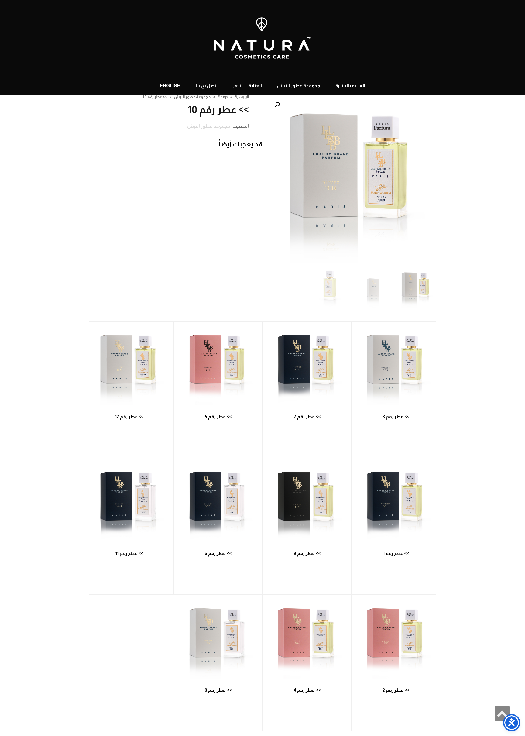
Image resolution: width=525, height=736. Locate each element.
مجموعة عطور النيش (208, 126)
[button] (277, 104)
